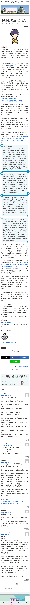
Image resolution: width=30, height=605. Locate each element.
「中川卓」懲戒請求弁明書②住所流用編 (12, 101)
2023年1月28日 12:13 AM (6, 395)
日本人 (4, 347)
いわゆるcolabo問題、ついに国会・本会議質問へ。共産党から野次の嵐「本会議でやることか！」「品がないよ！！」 (14, 264)
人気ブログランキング (6, 322)
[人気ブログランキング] (4, 47)
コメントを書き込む (15, 584)
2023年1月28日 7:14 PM (6, 512)
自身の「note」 (15, 65)
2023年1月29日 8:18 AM (7, 445)
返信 (27, 440)
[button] (27, 342)
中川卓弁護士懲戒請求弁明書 (9, 98)
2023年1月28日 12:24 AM (6, 462)
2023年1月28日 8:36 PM (6, 534)
